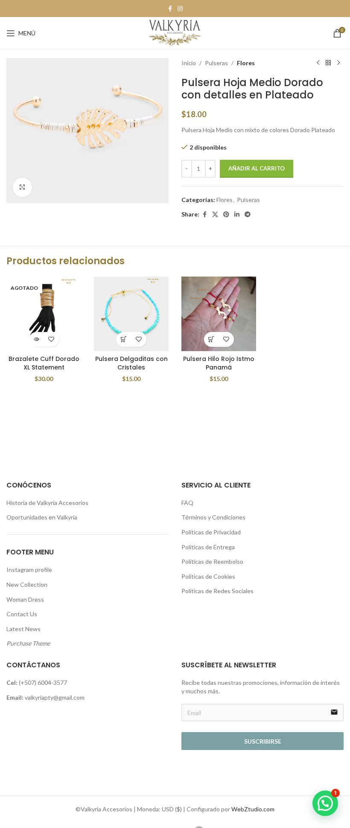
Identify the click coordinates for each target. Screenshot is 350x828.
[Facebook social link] (170, 8)
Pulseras (216, 62)
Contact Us (21, 613)
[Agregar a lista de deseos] (51, 339)
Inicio (188, 62)
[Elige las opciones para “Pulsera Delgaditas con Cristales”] (124, 339)
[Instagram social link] (180, 8)
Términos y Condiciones (213, 517)
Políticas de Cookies (208, 576)
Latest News (23, 628)
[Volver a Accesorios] (328, 63)
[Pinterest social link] (226, 214)
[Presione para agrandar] (22, 187)
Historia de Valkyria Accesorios (47, 502)
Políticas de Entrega (208, 547)
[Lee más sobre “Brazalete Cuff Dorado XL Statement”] (36, 339)
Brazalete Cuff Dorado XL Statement (44, 363)
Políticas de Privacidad (211, 532)
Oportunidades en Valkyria (41, 517)
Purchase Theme (28, 643)
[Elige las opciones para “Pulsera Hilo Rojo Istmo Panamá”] (211, 339)
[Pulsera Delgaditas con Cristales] (131, 314)
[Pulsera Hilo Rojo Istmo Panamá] (218, 314)
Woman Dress (25, 599)
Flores (246, 62)
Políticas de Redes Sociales (217, 590)
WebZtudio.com (252, 809)
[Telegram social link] (247, 214)
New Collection (26, 584)
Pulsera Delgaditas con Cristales (131, 363)
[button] (325, 803)
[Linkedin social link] (237, 214)
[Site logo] (175, 32)
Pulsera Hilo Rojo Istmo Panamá (218, 363)
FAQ (187, 502)
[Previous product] (318, 63)
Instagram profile (29, 569)
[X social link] (215, 214)
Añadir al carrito (256, 168)
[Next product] (338, 63)
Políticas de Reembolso (212, 561)
